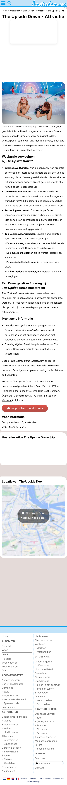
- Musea (6, 720)
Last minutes (9, 707)
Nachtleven (41, 636)
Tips (5, 654)
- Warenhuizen (43, 651)
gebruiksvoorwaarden (28, 778)
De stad (6, 646)
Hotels (5, 691)
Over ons (40, 758)
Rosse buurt (42, 673)
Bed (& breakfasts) (12, 683)
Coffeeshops (42, 665)
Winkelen (40, 644)
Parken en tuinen (44, 688)
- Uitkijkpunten (10, 732)
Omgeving (40, 696)
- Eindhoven (41, 729)
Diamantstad (42, 680)
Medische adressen (46, 740)
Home (5, 636)
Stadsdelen (41, 692)
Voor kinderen (9, 662)
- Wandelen (8, 763)
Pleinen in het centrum (47, 684)
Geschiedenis (42, 677)
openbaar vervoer (37, 334)
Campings (7, 687)
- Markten (40, 647)
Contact (39, 767)
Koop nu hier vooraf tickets (27, 408)
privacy (41, 778)
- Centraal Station (45, 721)
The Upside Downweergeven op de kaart (34, 515)
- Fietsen (7, 759)
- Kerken (6, 728)
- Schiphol (40, 725)
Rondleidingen (10, 751)
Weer (5, 649)
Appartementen (11, 680)
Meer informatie (17, 427)
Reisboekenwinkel (45, 748)
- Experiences (9, 743)
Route (38, 717)
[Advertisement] (33, 471)
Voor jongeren (10, 666)
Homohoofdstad (44, 669)
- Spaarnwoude (10, 703)
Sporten (6, 755)
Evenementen (9, 767)
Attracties (7, 736)
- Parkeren (41, 733)
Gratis (5, 670)
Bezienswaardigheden (14, 716)
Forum (38, 744)
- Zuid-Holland (43, 704)
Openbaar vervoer (45, 713)
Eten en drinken (44, 640)
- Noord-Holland (44, 700)
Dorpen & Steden (11, 747)
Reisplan (7, 658)
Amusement (8, 771)
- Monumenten (10, 724)
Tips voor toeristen (45, 737)
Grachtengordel (44, 661)
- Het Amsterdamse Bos (15, 699)
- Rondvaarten (10, 740)
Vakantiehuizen (10, 695)
